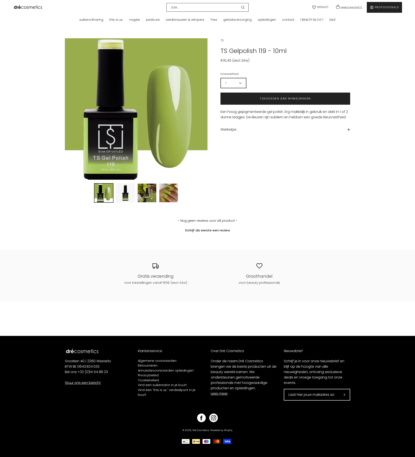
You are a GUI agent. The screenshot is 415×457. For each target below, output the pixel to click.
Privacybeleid (148, 375)
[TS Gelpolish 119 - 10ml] (103, 193)
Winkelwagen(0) (351, 8)
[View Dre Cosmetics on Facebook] (201, 418)
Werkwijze (228, 129)
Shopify (228, 430)
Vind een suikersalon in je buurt (162, 385)
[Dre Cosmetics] (28, 7)
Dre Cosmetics (200, 430)
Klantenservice (150, 351)
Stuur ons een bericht (83, 382)
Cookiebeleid (148, 380)
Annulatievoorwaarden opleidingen (166, 370)
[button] (207, 230)
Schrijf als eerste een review (207, 230)
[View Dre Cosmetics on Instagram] (213, 418)
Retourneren (148, 365)
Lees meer (219, 393)
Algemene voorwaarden (157, 361)
